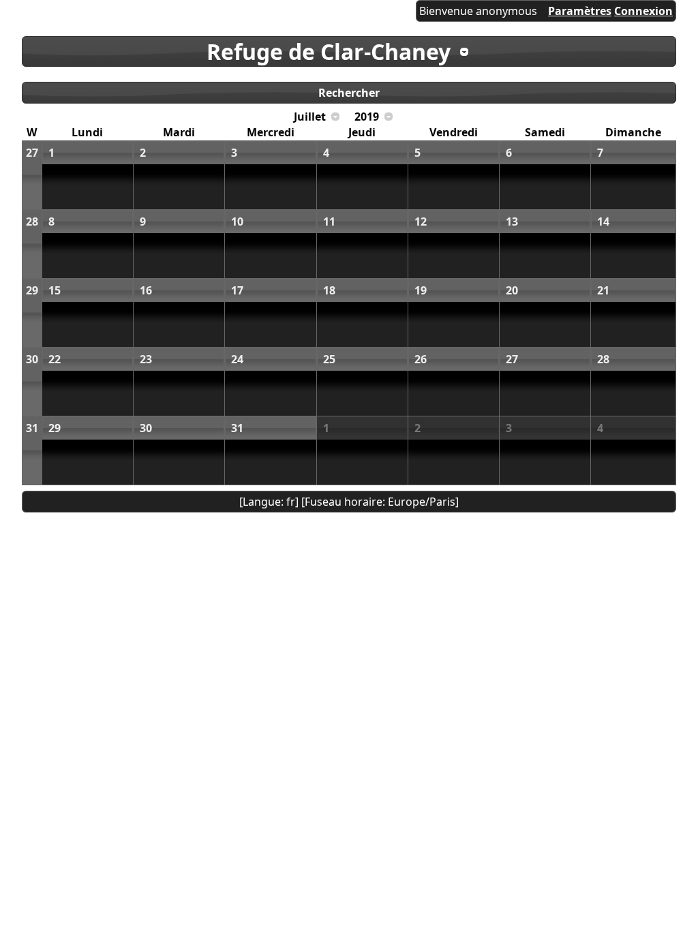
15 (54, 290)
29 (32, 290)
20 (512, 290)
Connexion (643, 10)
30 (32, 359)
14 (603, 221)
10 (237, 221)
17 (237, 290)
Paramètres (579, 10)
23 (146, 359)
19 (420, 290)
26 (420, 359)
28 (32, 221)
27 (32, 152)
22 (54, 359)
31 (32, 428)
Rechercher (349, 92)
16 (146, 290)
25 (329, 359)
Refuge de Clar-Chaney (329, 51)
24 (237, 359)
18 (329, 290)
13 (512, 221)
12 (420, 221)
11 (329, 221)
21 (603, 290)
